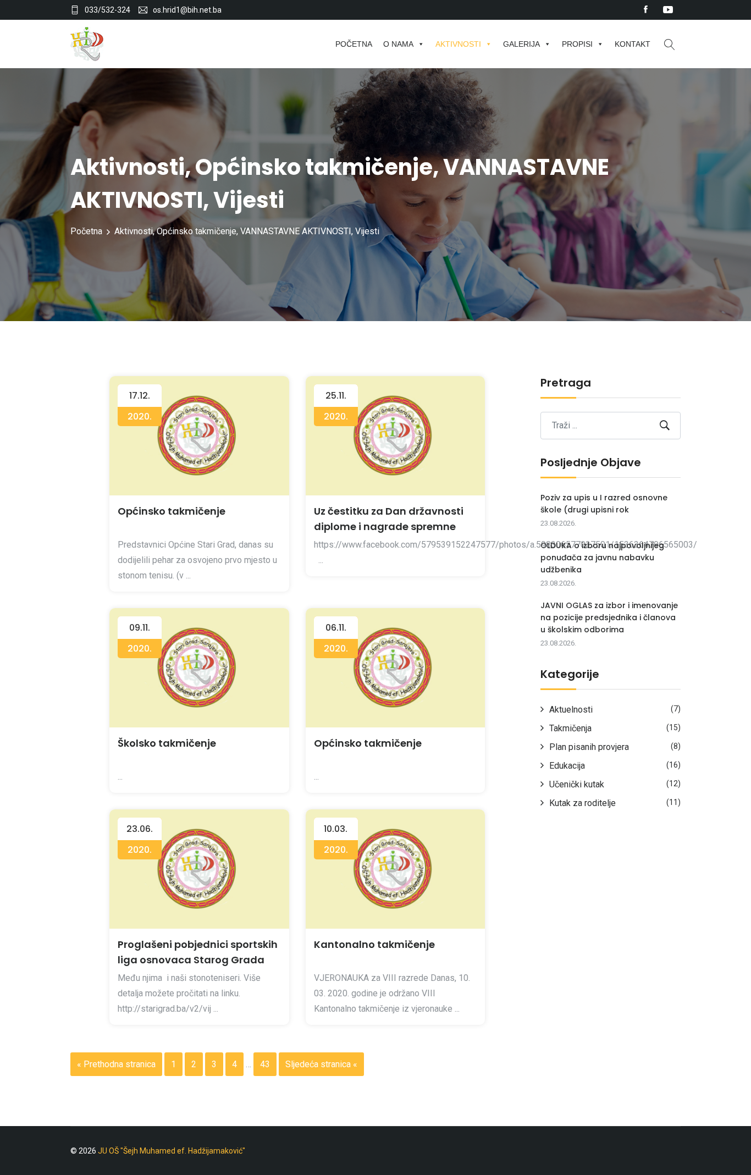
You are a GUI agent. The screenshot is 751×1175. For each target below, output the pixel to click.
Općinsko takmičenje (314, 167)
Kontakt (632, 44)
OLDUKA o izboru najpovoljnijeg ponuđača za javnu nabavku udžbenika (602, 557)
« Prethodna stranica (116, 1064)
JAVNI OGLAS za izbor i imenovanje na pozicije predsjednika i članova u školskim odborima (609, 617)
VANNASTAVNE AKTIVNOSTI (295, 231)
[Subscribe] (665, 425)
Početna (353, 44)
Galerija (521, 44)
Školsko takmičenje (167, 743)
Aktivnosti (458, 44)
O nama (398, 44)
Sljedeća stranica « (321, 1064)
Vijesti (248, 200)
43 (265, 1064)
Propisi (577, 44)
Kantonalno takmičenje (374, 944)
